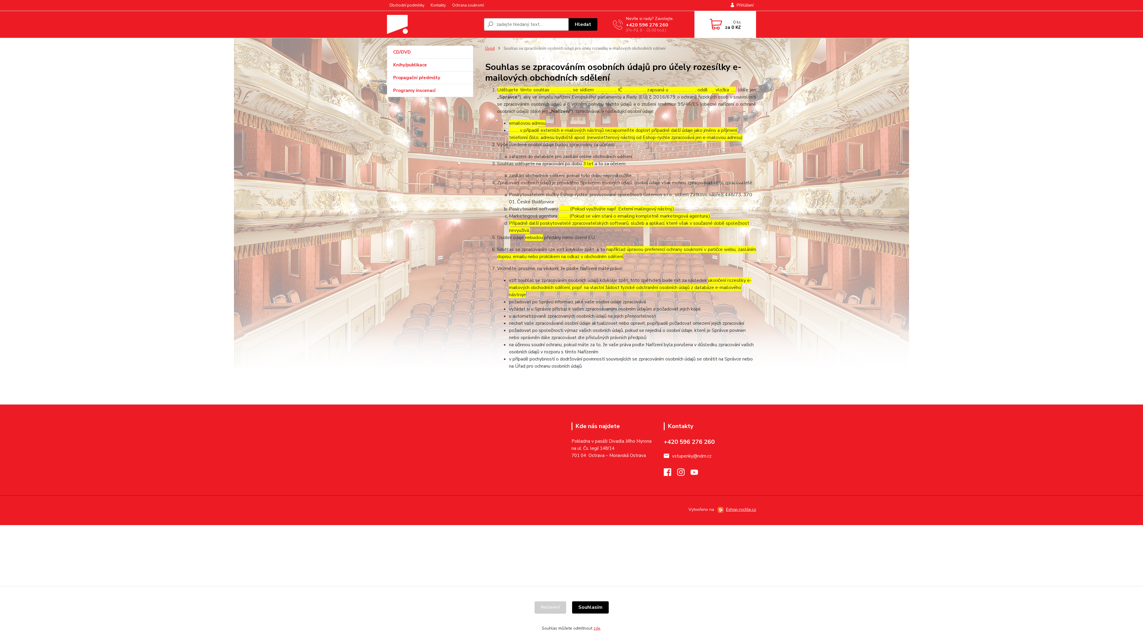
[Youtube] (697, 474)
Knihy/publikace (410, 65)
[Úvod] (433, 24)
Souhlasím (590, 607)
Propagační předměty (416, 78)
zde (597, 628)
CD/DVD (402, 52)
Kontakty (438, 5)
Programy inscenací (414, 90)
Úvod (490, 48)
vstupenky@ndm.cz (691, 456)
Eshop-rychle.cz (741, 509)
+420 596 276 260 (647, 25)
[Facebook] (670, 474)
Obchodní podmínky (406, 5)
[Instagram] (684, 474)
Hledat (583, 24)
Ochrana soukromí (468, 5)
